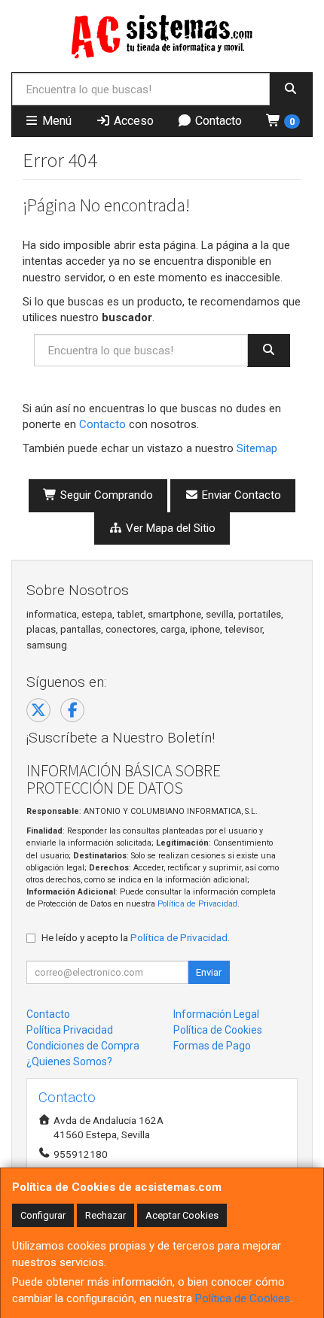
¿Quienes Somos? (69, 1061)
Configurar (43, 1215)
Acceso (132, 121)
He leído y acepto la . (135, 937)
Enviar (209, 972)
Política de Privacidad (197, 904)
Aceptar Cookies (182, 1215)
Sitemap (257, 448)
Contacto (217, 121)
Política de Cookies (242, 1298)
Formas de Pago (212, 1046)
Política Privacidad (69, 1030)
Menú (55, 121)
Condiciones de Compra (82, 1046)
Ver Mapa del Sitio (169, 528)
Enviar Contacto (240, 495)
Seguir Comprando (105, 495)
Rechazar (105, 1215)
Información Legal (216, 1014)
